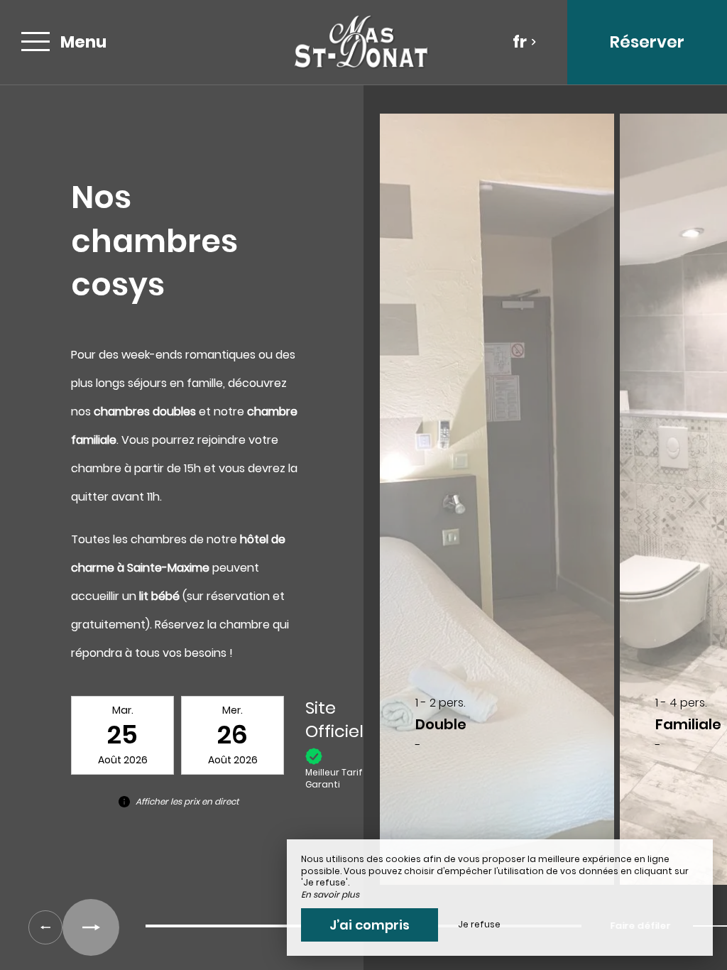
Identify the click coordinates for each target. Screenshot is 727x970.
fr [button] (520, 42)
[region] (363, 506)
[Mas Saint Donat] (361, 42)
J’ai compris (369, 925)
